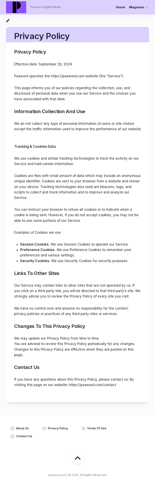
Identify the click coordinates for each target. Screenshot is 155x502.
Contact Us (24, 436)
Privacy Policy (58, 428)
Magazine (136, 7)
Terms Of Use (96, 428)
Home (120, 7)
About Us (22, 428)
